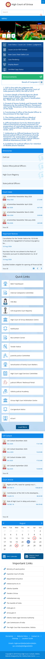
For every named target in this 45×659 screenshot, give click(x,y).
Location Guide (27, 638)
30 (22, 531)
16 (40, 538)
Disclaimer (9, 636)
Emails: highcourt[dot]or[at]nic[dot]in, (22, 643)
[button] (41, 15)
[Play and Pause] (41, 82)
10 (5, 538)
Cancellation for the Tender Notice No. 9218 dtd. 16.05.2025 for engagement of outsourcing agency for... (21, 242)
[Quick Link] (22, 44)
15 (34, 538)
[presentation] (4, 36)
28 (11, 531)
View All (5, 227)
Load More (22, 427)
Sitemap (15, 638)
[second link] (43, 2)
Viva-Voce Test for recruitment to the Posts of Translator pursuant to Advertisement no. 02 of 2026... (20, 255)
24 (5, 545)
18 (11, 542)
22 (34, 542)
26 (17, 545)
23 (40, 542)
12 (17, 538)
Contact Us (35, 636)
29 (17, 531)
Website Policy (22, 636)
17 (5, 542)
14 (28, 538)
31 (28, 531)
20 (22, 542)
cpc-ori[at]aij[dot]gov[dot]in (22, 646)
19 (17, 542)
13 (22, 538)
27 (5, 531)
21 (28, 542)
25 (11, 545)
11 (11, 538)
